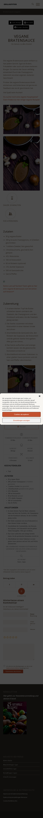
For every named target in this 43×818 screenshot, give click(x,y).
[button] (39, 396)
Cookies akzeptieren (21, 414)
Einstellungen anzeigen (21, 420)
